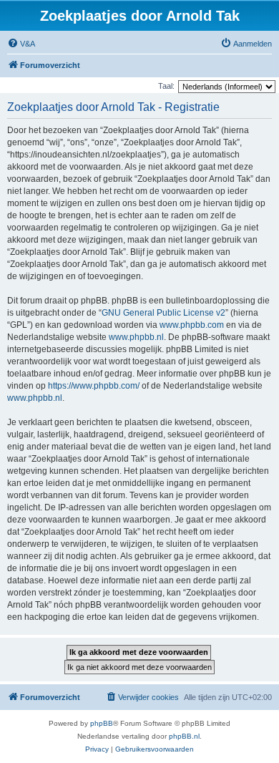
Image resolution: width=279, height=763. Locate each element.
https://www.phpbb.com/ (94, 386)
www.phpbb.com (192, 325)
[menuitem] (21, 43)
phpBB (101, 723)
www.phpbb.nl (136, 337)
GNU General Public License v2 (163, 313)
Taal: (166, 86)
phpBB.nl (184, 736)
